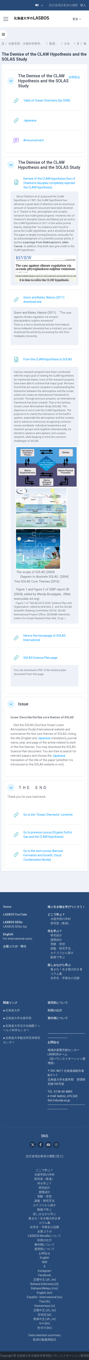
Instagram (44, 1270)
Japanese (44, 738)
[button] (39, 5)
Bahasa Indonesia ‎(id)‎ (44, 1284)
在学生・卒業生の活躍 (65, 978)
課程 (3, 43)
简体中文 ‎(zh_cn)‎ (44, 1319)
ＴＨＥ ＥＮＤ (32, 787)
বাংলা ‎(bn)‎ (44, 1323)
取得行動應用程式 (44, 1339)
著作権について (58, 1018)
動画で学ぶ (58, 957)
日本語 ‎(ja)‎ (44, 1314)
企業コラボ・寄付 (14, 946)
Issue (23, 703)
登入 (83, 5)
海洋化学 (78, 43)
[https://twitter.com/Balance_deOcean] (33, 1145)
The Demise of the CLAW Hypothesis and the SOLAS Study (43, 80)
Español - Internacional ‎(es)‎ (44, 1297)
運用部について (58, 1002)
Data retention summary (45, 1335)
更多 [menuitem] (75, 19)
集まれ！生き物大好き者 (66, 969)
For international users (17, 938)
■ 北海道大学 (11, 1010)
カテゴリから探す (62, 952)
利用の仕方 (55, 1010)
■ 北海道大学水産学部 (17, 1018)
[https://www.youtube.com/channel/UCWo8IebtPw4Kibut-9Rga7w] (48, 1145)
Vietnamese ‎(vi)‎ (44, 1305)
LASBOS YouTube (15, 914)
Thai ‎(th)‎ (44, 1301)
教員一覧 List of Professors (54, 43)
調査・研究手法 (61, 948)
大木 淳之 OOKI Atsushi (68, 43)
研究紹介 (56, 935)
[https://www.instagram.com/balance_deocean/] (56, 1145)
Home (7, 906)
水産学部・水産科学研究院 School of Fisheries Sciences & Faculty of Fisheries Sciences (26, 43)
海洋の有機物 (85, 43)
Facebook (44, 1275)
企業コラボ (44, 1231)
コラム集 (56, 973)
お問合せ (44, 1253)
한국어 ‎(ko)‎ (44, 1327)
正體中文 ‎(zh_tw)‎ (44, 1279)
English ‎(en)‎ (44, 1292)
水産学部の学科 (61, 918)
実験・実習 (58, 944)
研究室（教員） (61, 923)
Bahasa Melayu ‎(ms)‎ (44, 1288)
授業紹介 (56, 939)
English (44, 1257)
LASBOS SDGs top (15, 926)
